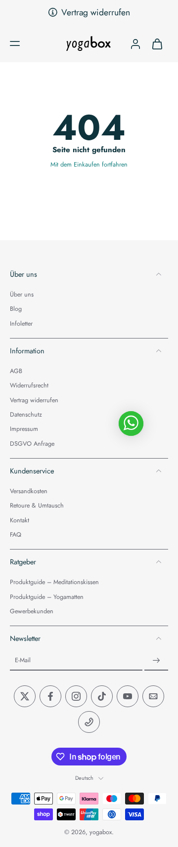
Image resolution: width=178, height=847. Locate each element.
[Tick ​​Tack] (102, 697)
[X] (25, 697)
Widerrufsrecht (29, 386)
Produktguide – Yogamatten (47, 597)
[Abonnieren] (156, 661)
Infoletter (21, 324)
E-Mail (23, 661)
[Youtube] (127, 697)
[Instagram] (76, 697)
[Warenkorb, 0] (157, 43)
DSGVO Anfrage (32, 444)
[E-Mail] (153, 697)
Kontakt (19, 520)
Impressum (24, 429)
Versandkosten (28, 491)
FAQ (15, 535)
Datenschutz (26, 415)
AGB (16, 372)
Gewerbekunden (31, 611)
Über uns (22, 295)
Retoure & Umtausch (37, 506)
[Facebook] (50, 697)
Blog (16, 309)
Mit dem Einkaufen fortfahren (89, 164)
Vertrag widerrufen (95, 12)
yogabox (100, 832)
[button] (15, 43)
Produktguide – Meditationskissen (54, 583)
